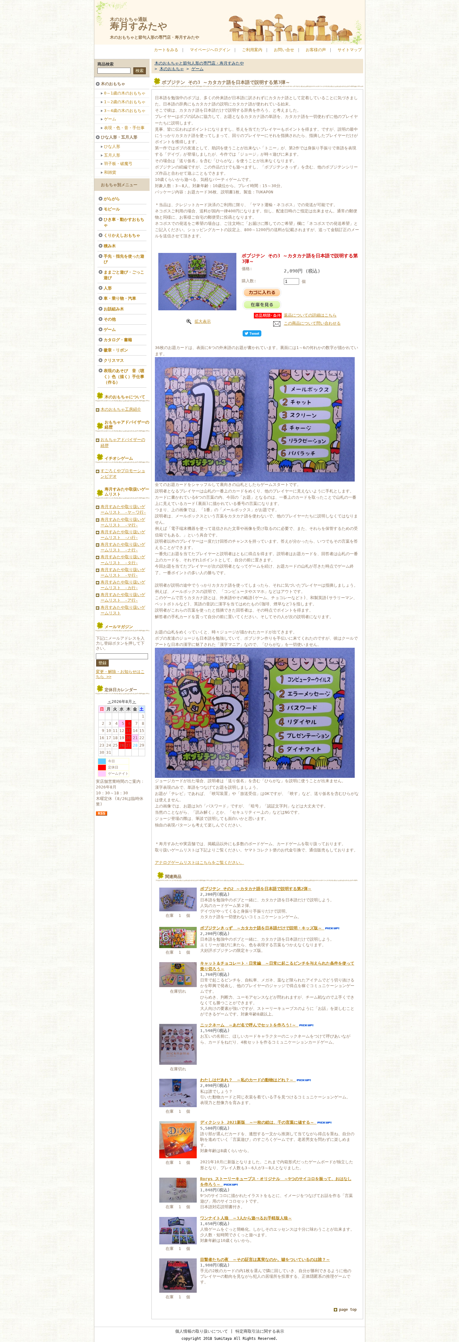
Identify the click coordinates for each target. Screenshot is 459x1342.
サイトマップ (350, 49)
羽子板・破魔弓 (118, 163)
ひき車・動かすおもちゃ (124, 222)
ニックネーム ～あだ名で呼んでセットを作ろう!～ (249, 1025)
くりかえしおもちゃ (122, 235)
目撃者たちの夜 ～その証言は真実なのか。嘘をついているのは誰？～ (265, 1259)
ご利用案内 (252, 49)
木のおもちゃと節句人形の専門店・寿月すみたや (154, 37)
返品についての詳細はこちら (310, 315)
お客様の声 (316, 49)
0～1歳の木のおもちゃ (125, 93)
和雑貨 (110, 172)
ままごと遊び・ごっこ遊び (124, 275)
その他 (110, 319)
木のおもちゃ (113, 83)
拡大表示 (203, 321)
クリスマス (114, 360)
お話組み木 (114, 309)
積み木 (110, 246)
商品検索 (105, 64)
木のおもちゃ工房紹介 (121, 409)
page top (348, 1309)
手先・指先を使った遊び (124, 259)
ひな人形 (112, 146)
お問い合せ (284, 49)
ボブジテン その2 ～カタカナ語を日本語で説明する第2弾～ (256, 888)
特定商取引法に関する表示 (259, 1331)
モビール (112, 209)
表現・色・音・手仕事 (124, 127)
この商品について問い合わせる (312, 323)
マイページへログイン (210, 49)
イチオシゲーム (119, 458)
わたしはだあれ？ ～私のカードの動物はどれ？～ (248, 1080)
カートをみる (166, 49)
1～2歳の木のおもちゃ (125, 101)
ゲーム (110, 119)
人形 (108, 288)
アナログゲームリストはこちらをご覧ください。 (199, 862)
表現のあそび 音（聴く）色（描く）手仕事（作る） (124, 376)
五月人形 (112, 155)
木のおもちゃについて (125, 397)
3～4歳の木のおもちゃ (125, 110)
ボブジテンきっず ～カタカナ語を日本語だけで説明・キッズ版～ (262, 928)
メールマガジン (119, 626)
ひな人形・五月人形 (119, 137)
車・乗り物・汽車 (120, 298)
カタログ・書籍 (118, 339)
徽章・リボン (116, 350)
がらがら (112, 198)
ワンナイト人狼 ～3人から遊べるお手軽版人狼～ (246, 1218)
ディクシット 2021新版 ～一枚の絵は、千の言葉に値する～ (258, 1122)
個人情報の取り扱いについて (201, 1331)
